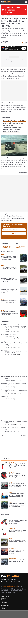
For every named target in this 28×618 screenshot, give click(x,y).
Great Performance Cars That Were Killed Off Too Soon (17, 560)
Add (24, 48)
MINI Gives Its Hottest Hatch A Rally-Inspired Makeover (9, 301)
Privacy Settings (5, 605)
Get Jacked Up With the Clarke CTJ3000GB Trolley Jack (17, 531)
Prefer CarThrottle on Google (11, 47)
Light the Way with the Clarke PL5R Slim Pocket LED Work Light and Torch (17, 465)
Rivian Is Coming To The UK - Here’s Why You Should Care (9, 268)
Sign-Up (3, 608)
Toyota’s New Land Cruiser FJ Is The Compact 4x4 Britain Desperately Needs (9, 258)
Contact (3, 599)
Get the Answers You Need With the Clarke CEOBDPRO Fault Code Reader (18, 522)
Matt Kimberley (4, 41)
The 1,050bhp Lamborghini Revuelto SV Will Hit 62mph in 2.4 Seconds (9, 280)
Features (12, 548)
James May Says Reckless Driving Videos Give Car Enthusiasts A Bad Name (12, 130)
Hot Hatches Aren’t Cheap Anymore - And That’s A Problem (16, 551)
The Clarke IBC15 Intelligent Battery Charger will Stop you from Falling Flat (17, 475)
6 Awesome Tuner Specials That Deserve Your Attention (7, 247)
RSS (2, 604)
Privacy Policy (5, 237)
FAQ (2, 601)
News (2, 254)
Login (2, 606)
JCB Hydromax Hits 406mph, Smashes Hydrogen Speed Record (9, 291)
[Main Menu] (26, 2)
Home (2, 16)
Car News (8, 16)
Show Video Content (14, 57)
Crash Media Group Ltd (10, 586)
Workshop (12, 462)
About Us (3, 598)
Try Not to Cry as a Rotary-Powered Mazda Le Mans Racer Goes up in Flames (9, 313)
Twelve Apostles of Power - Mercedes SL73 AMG (20, 247)
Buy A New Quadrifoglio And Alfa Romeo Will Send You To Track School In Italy (14, 123)
